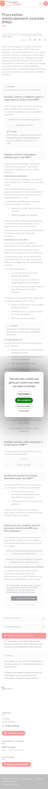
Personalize (24, 394)
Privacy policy (24, 411)
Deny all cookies (24, 406)
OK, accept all (24, 400)
